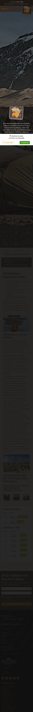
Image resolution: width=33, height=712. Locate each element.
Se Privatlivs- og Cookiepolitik (16, 138)
